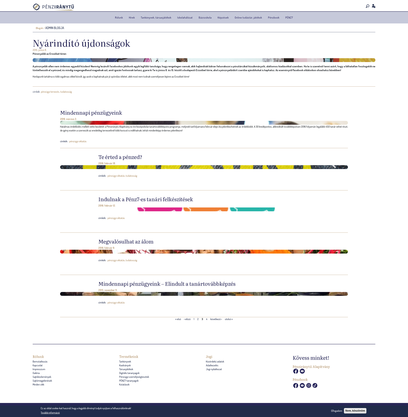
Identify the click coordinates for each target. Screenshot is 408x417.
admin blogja (54, 28)
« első (178, 319)
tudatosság (66, 91)
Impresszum (39, 369)
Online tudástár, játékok (248, 17)
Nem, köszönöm (355, 410)
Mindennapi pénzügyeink (91, 112)
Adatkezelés (212, 365)
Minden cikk (38, 384)
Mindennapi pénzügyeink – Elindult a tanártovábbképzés (167, 283)
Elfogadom (336, 410)
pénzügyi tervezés (50, 91)
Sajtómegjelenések (42, 380)
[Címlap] (53, 7)
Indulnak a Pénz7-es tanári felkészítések (145, 199)
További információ (50, 412)
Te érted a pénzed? (120, 157)
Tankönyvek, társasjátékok (156, 17)
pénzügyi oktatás (78, 141)
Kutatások (124, 384)
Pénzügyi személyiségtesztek (134, 376)
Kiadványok (125, 365)
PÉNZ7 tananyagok (128, 380)
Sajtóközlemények (42, 376)
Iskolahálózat (185, 17)
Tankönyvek (125, 361)
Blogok (39, 28)
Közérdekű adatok (215, 361)
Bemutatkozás (40, 361)
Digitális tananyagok (129, 373)
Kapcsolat (38, 365)
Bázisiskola (205, 17)
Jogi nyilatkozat (214, 369)
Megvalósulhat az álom (125, 241)
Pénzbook (273, 17)
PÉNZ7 (289, 17)
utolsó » (229, 319)
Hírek (132, 17)
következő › (216, 319)
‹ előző (187, 319)
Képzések (223, 17)
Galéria (36, 373)
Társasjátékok (126, 369)
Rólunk (119, 17)
